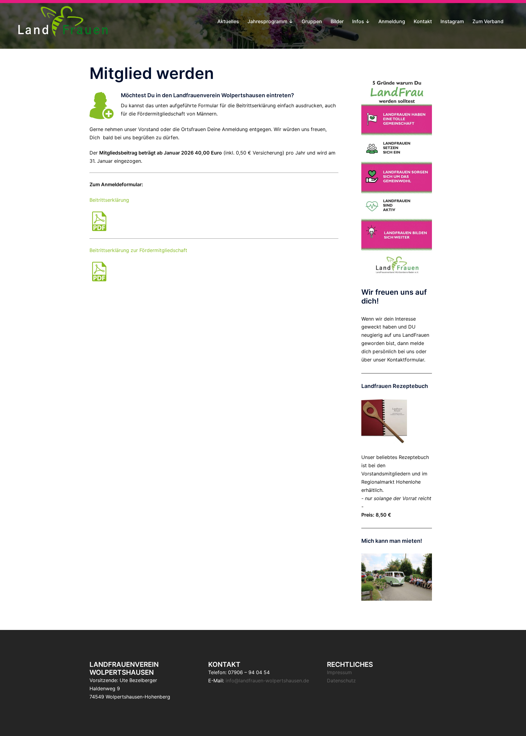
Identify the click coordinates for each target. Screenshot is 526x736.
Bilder (337, 21)
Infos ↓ (361, 21)
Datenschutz (341, 680)
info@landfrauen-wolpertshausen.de (267, 680)
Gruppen (312, 21)
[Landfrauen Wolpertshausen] (63, 21)
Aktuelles (228, 21)
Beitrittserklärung (109, 200)
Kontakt (423, 21)
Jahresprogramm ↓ (270, 21)
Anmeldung (391, 21)
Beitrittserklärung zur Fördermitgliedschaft (138, 250)
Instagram (452, 21)
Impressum (339, 672)
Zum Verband (487, 21)
